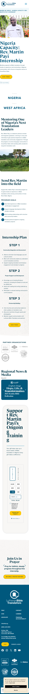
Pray (2, 610)
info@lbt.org (4, 623)
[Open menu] (26, 4)
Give (2, 614)
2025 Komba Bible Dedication (12, 395)
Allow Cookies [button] (15, 686)
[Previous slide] (4, 565)
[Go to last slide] (3, 390)
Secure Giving (15, 518)
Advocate (4, 617)
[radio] (12, 484)
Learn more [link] (12, 683)
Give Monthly (18, 474)
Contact (18, 610)
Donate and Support (15, 513)
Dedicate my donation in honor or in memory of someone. (15, 506)
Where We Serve (5, 10)
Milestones (19, 391)
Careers (18, 614)
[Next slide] (25, 390)
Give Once (12, 473)
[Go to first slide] (25, 565)
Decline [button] (16, 690)
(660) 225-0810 (5, 627)
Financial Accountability (21, 618)
